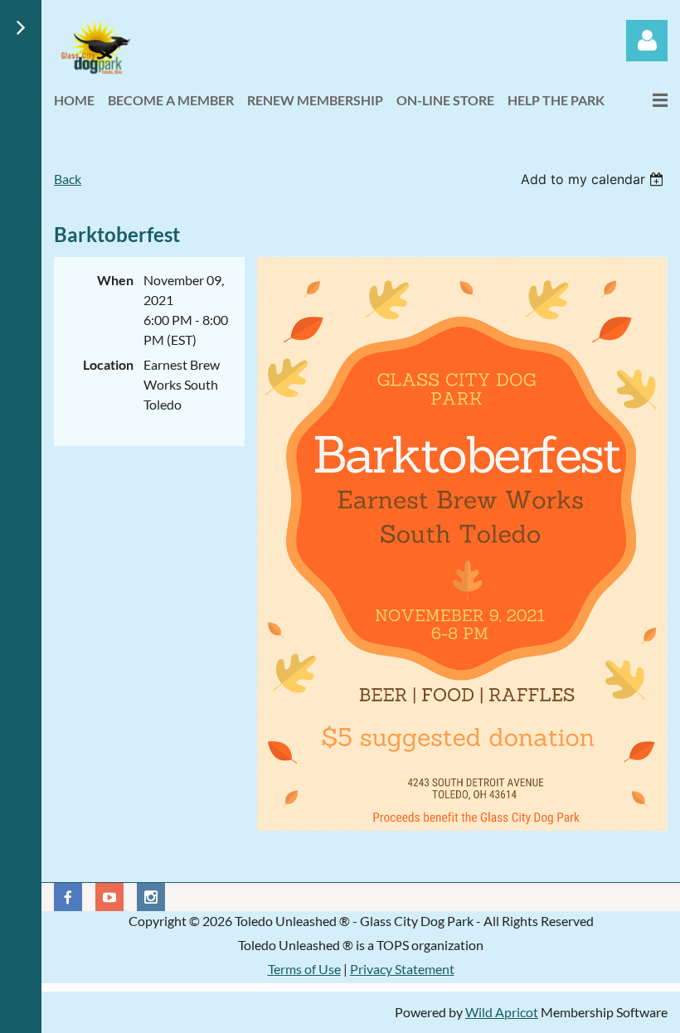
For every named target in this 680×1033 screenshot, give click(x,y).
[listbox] (594, 179)
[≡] (643, 100)
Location (108, 364)
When (115, 280)
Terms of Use (304, 969)
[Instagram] (151, 897)
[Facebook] (68, 897)
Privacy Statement (402, 969)
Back (67, 179)
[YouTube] (109, 897)
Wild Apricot (501, 1012)
